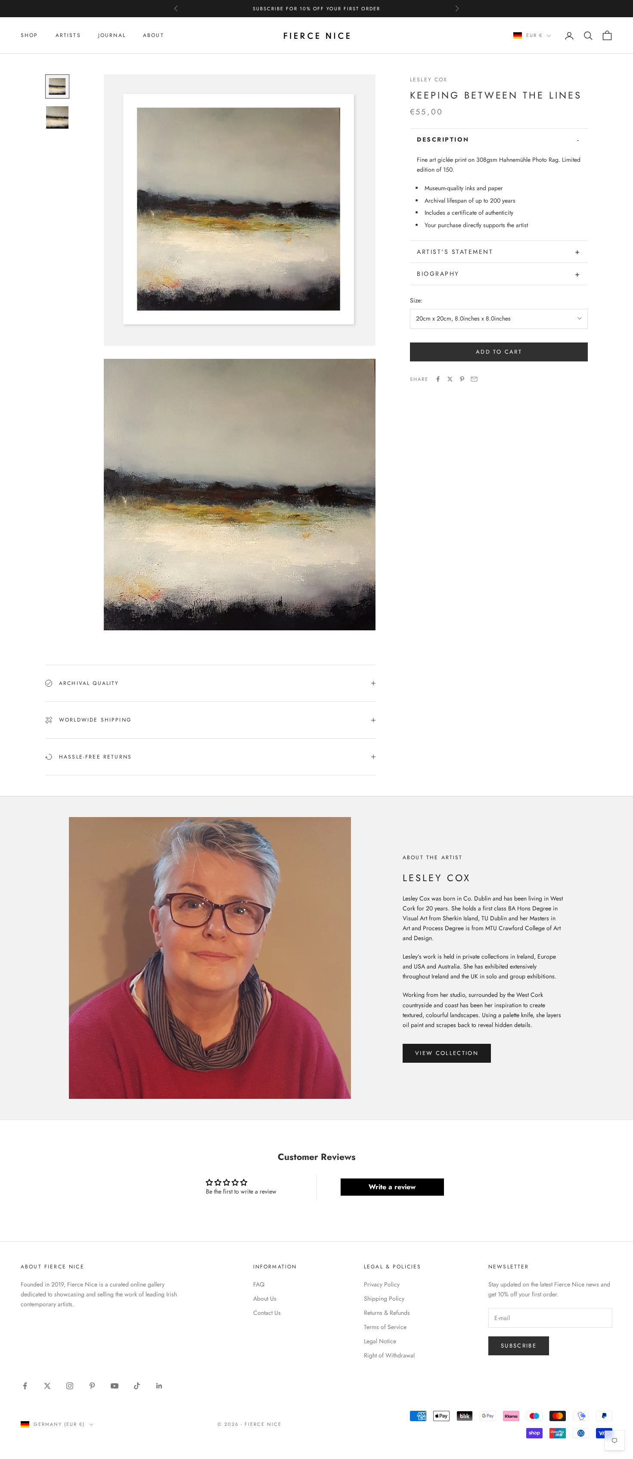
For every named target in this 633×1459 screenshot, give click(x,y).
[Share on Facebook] (437, 379)
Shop (29, 35)
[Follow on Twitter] (47, 1386)
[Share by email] (474, 379)
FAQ (258, 1284)
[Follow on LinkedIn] (159, 1386)
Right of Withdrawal (389, 1355)
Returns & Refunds (387, 1312)
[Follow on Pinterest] (92, 1386)
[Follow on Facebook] (25, 1386)
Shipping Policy (384, 1298)
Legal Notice (380, 1341)
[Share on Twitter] (450, 379)
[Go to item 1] (57, 86)
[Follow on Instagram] (69, 1386)
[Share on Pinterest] (462, 379)
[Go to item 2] (57, 117)
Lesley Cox (429, 79)
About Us (264, 1298)
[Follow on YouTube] (114, 1386)
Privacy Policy (382, 1284)
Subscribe (519, 1346)
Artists (68, 35)
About (153, 35)
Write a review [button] (392, 1187)
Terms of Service (385, 1327)
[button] (499, 139)
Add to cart (499, 352)
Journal (112, 35)
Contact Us (267, 1312)
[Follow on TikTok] (137, 1386)
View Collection (446, 1053)
